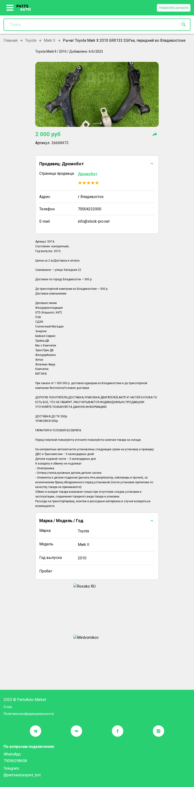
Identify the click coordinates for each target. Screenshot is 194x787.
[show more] (10, 8)
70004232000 (89, 209)
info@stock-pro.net (94, 221)
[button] (96, 163)
